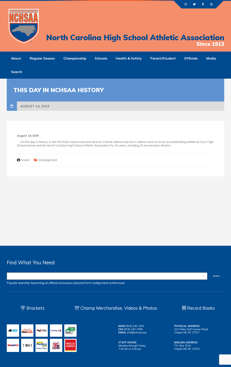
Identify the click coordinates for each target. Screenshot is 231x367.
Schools (101, 58)
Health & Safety (129, 58)
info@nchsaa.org (136, 332)
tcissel (25, 160)
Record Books (200, 308)
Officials (191, 58)
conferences (117, 283)
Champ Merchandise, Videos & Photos (118, 308)
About (16, 58)
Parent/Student (163, 58)
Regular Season (42, 58)
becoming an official (44, 283)
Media (211, 58)
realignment (100, 283)
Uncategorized (47, 160)
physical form (82, 283)
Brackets (34, 308)
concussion (65, 283)
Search (16, 72)
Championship (74, 58)
